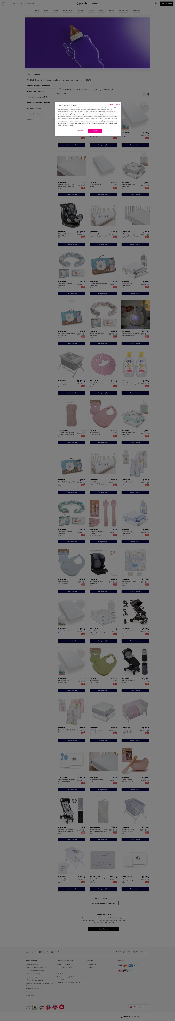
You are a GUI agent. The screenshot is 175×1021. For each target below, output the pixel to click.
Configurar (80, 130)
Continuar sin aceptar (114, 104)
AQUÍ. (71, 125)
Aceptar (95, 130)
